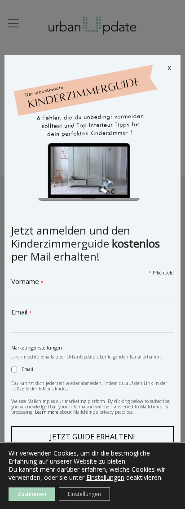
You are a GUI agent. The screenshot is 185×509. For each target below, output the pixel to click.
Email (21, 311)
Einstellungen (105, 478)
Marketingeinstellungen (36, 347)
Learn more (46, 412)
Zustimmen (32, 494)
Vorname (27, 281)
